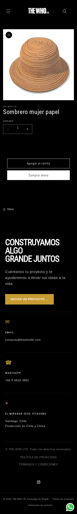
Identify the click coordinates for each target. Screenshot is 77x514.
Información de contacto (40, 505)
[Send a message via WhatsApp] (70, 507)
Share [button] (10, 209)
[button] (8, 11)
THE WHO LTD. (19, 498)
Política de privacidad (63, 499)
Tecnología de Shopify (38, 498)
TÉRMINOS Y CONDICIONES (38, 464)
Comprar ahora (38, 175)
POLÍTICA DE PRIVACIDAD (38, 457)
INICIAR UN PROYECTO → (29, 299)
